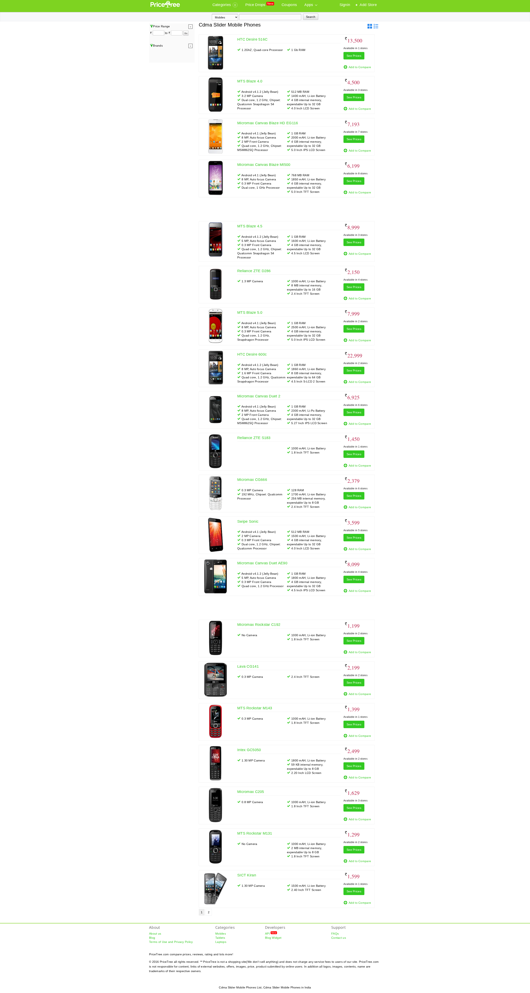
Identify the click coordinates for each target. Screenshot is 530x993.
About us (155, 933)
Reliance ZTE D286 (254, 271)
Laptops (220, 942)
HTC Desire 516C (252, 39)
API (270, 933)
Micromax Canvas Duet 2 (258, 396)
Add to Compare (360, 67)
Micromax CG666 (252, 480)
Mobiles (220, 933)
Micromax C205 (250, 792)
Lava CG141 (248, 666)
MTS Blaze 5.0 (250, 312)
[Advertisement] (287, 207)
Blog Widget (273, 937)
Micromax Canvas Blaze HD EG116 (267, 123)
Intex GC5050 (249, 750)
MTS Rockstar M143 (254, 708)
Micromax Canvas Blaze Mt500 (263, 165)
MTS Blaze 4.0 (250, 81)
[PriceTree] (165, 6)
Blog (152, 937)
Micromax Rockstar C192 (258, 625)
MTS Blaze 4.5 (250, 226)
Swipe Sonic (247, 521)
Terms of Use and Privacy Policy (171, 942)
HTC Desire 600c (252, 354)
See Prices (354, 55)
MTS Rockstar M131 (254, 833)
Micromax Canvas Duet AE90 (262, 563)
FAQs (335, 933)
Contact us (338, 937)
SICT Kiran (246, 875)
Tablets (220, 937)
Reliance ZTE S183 (254, 438)
